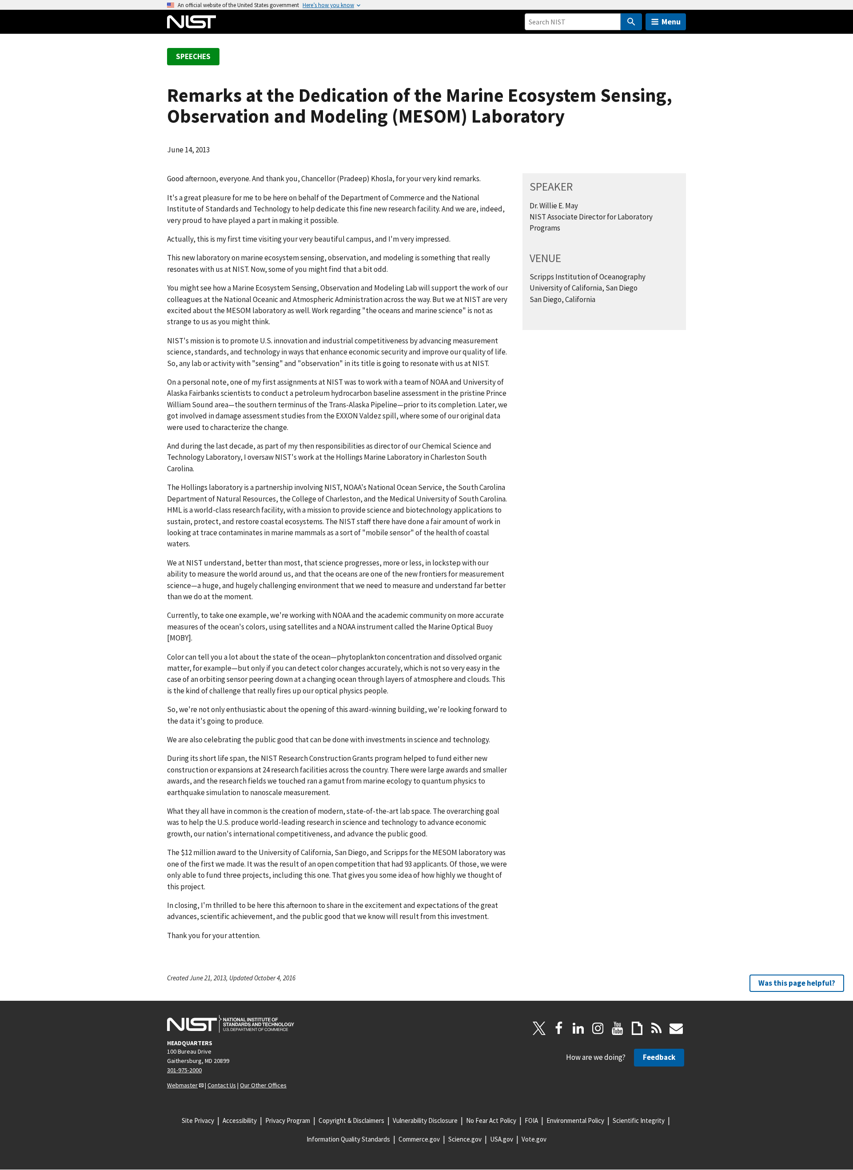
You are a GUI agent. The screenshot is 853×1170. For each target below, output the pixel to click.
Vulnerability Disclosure (425, 1120)
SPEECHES (193, 56)
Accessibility (240, 1120)
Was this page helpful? (796, 983)
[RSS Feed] (656, 1028)
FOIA (531, 1120)
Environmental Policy (575, 1120)
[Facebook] (559, 1028)
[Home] (191, 21)
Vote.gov (534, 1139)
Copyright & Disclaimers (351, 1120)
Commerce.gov (419, 1139)
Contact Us (221, 1085)
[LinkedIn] (578, 1028)
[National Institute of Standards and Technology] (230, 1024)
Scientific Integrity (639, 1120)
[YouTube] (617, 1028)
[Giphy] (637, 1028)
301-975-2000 (184, 1070)
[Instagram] (598, 1028)
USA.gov (501, 1139)
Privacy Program (287, 1120)
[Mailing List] (676, 1028)
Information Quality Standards (348, 1139)
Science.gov (465, 1139)
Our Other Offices (263, 1085)
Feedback (659, 1057)
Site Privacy (198, 1120)
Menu (671, 21)
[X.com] (539, 1028)
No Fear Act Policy (491, 1120)
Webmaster (182, 1085)
